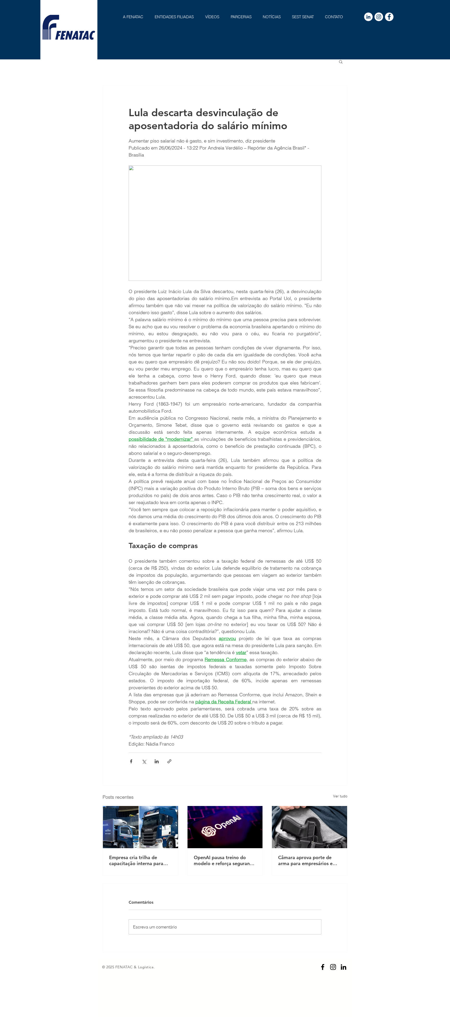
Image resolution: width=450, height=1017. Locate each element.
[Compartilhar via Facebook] (131, 761)
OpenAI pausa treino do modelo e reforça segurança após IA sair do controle (224, 860)
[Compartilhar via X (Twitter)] (143, 761)
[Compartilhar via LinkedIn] (156, 761)
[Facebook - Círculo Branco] (389, 17)
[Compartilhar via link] (169, 761)
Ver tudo (340, 796)
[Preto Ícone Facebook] (323, 967)
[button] (340, 61)
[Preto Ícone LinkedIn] (343, 967)
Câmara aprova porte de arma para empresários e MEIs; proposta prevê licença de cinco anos (305, 860)
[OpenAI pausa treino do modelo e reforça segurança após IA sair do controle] (225, 827)
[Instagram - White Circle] (378, 17)
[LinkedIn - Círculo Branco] (368, 17)
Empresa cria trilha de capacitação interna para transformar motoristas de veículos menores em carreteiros (137, 860)
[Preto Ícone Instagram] (333, 967)
